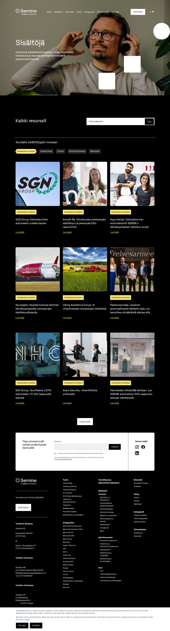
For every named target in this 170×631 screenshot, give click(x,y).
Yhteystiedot (103, 12)
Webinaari (95, 151)
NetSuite (66, 542)
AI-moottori (67, 493)
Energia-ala (104, 528)
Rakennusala (105, 524)
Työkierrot (67, 505)
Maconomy (67, 539)
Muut (102, 531)
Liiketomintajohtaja (107, 577)
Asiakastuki (138, 533)
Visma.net (67, 555)
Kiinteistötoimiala (77, 151)
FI (150, 12)
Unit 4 (65, 552)
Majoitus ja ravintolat (108, 515)
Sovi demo (138, 11)
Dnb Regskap (68, 577)
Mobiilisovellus (68, 508)
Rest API (66, 587)
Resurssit (69, 12)
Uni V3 (65, 574)
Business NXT (68, 561)
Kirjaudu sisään (140, 521)
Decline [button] (36, 625)
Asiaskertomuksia (141, 483)
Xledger (66, 584)
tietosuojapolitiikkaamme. (63, 459)
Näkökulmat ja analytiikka (73, 515)
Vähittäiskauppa (106, 509)
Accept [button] (22, 625)
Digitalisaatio (105, 549)
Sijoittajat (138, 504)
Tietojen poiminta (70, 486)
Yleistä (136, 497)
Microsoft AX (68, 532)
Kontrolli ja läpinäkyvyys (72, 496)
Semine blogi (46, 151)
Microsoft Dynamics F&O (73, 529)
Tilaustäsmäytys (69, 489)
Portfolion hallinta (70, 511)
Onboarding (67, 483)
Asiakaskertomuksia (26, 151)
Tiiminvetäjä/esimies (108, 574)
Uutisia (136, 501)
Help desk (137, 536)
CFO (101, 571)
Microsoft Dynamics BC (72, 526)
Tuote (65, 479)
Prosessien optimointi (108, 540)
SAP (64, 548)
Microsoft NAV (68, 535)
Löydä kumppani (140, 515)
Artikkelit (137, 486)
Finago (65, 568)
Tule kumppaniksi (140, 518)
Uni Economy (68, 571)
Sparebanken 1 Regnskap (73, 581)
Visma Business (69, 558)
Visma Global (68, 565)
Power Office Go (69, 545)
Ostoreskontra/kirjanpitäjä (110, 580)
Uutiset (60, 151)
